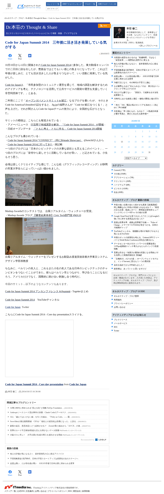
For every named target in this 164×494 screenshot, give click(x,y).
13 (122, 142)
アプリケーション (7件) (124, 177)
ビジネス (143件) (121, 188)
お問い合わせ (119, 307)
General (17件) (119, 170)
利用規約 (118, 300)
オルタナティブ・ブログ (14, 18)
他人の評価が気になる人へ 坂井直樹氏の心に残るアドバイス (37, 454)
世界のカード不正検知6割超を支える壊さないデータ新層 (45, 430)
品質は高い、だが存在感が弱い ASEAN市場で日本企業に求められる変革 (42, 463)
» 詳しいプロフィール (148, 46)
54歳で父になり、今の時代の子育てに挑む (132, 82)
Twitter (116, 331)
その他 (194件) (120, 174)
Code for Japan (12, 307)
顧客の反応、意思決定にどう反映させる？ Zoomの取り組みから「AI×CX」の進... (50, 426)
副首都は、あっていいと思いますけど (130, 269)
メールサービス (120, 323)
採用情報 (86, 491)
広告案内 (30, 491)
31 (149, 152)
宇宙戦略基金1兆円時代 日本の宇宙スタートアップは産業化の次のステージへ (44, 458)
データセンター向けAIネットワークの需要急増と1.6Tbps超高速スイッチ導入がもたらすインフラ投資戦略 (136, 246)
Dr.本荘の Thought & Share (36, 18)
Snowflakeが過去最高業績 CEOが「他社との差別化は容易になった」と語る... (48, 421)
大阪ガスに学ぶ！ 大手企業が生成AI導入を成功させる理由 (47, 435)
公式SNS (21, 491)
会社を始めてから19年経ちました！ (129, 265)
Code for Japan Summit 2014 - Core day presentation (34, 384)
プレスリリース (120, 320)
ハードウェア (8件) (122, 185)
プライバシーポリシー (123, 303)
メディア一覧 (10, 491)
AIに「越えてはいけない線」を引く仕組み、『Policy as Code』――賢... (45, 417)
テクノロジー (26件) (122, 181)
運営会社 (77, 491)
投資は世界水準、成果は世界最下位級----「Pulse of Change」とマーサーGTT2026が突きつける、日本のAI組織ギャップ (136, 225)
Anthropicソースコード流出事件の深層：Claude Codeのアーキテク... (43, 412)
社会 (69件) (118, 192)
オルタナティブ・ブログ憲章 (126, 296)
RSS (105, 26)
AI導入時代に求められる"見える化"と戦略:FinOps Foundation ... (41, 408)
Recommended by (88, 440)
